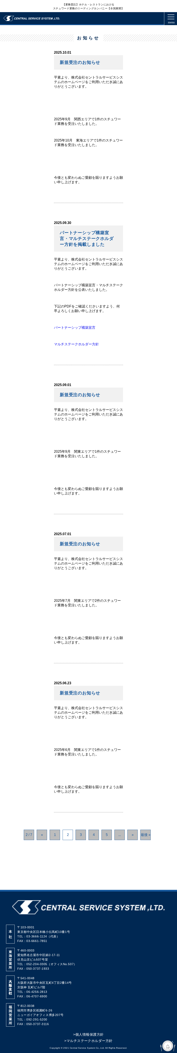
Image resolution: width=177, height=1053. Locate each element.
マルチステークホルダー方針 (76, 344)
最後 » (145, 835)
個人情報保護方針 (88, 1034)
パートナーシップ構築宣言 (74, 327)
